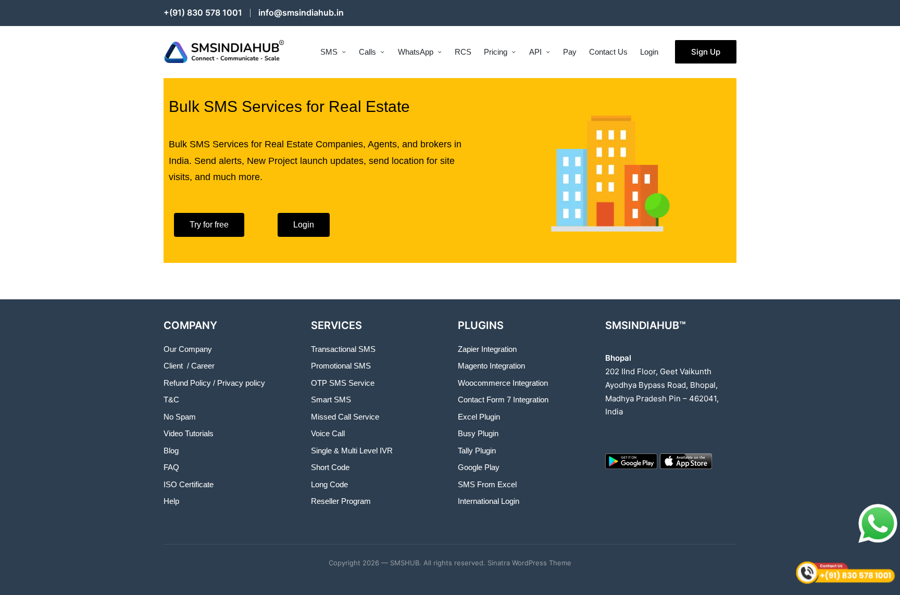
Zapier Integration (487, 349)
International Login (488, 501)
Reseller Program (341, 501)
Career (203, 365)
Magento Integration (491, 365)
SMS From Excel (487, 484)
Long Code (329, 484)
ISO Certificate (189, 484)
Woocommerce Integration (503, 382)
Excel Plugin (479, 416)
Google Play (478, 467)
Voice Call (328, 433)
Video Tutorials (189, 433)
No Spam (180, 416)
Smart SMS (331, 399)
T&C (171, 399)
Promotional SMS (341, 365)
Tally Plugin (477, 450)
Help (171, 501)
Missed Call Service (345, 416)
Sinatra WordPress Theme (529, 563)
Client (173, 365)
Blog (171, 450)
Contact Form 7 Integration (503, 399)
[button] (705, 52)
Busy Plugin (478, 433)
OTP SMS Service (342, 382)
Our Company (188, 349)
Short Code (330, 467)
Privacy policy (241, 382)
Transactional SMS (343, 349)
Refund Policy (187, 382)
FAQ (171, 467)
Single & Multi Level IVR (352, 450)
